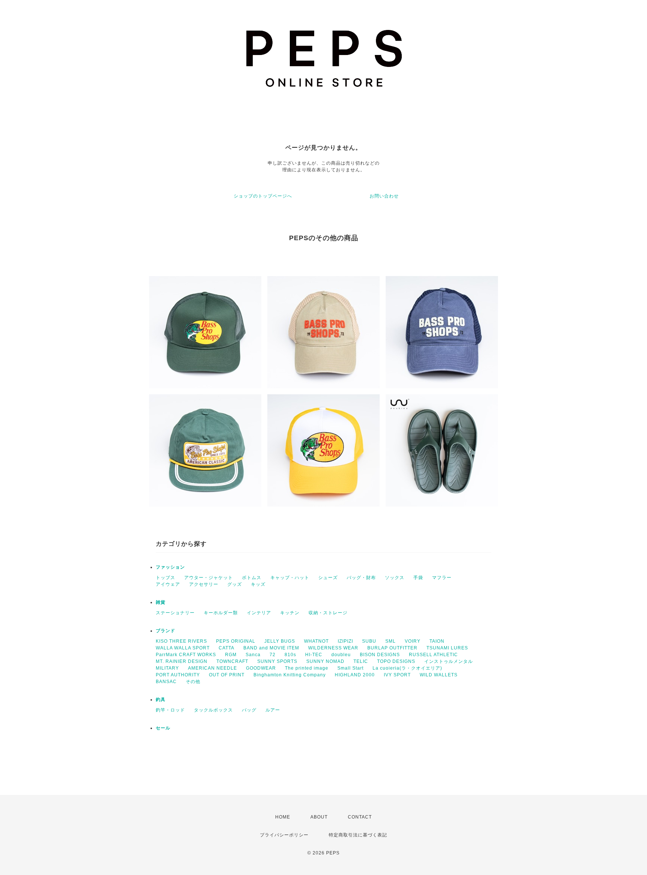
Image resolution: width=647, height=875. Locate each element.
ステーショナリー (175, 612)
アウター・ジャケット (208, 577)
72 (273, 654)
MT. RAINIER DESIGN (181, 661)
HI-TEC (313, 654)
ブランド (165, 630)
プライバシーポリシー (284, 835)
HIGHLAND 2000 (355, 674)
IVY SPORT (397, 674)
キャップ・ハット (289, 577)
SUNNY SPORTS (277, 661)
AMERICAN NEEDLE (212, 668)
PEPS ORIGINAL (235, 641)
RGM (231, 654)
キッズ (258, 584)
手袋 (418, 577)
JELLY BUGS (279, 641)
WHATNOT (316, 641)
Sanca (253, 654)
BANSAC (166, 681)
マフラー (442, 577)
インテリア (259, 612)
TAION (436, 641)
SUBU (369, 641)
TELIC (360, 661)
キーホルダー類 (221, 612)
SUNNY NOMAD (325, 661)
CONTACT (360, 817)
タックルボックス (213, 710)
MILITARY (167, 668)
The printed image (306, 668)
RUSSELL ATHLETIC (433, 654)
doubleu (341, 654)
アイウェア (168, 584)
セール (163, 728)
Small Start (350, 668)
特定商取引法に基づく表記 (358, 835)
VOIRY (412, 641)
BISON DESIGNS (380, 654)
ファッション (170, 567)
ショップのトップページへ (263, 196)
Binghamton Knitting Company (289, 674)
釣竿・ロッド (170, 710)
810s (290, 654)
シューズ (328, 577)
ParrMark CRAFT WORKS (186, 654)
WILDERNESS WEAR (333, 648)
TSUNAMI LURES (447, 648)
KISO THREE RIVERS (181, 641)
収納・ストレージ (328, 612)
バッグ (249, 710)
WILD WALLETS (439, 674)
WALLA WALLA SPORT (183, 648)
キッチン (290, 612)
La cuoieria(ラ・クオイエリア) (407, 668)
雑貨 (160, 602)
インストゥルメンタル (448, 661)
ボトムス (251, 577)
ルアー (272, 710)
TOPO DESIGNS (396, 661)
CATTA (226, 648)
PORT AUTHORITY (178, 674)
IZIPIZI (345, 641)
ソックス (394, 577)
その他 (193, 681)
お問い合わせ (384, 196)
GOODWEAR (261, 668)
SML (390, 641)
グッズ (234, 584)
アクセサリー (203, 584)
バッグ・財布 (361, 577)
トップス (165, 577)
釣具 (160, 699)
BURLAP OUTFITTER (392, 648)
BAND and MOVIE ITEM (271, 648)
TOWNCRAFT (232, 661)
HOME (282, 817)
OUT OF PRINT (226, 674)
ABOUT (319, 817)
